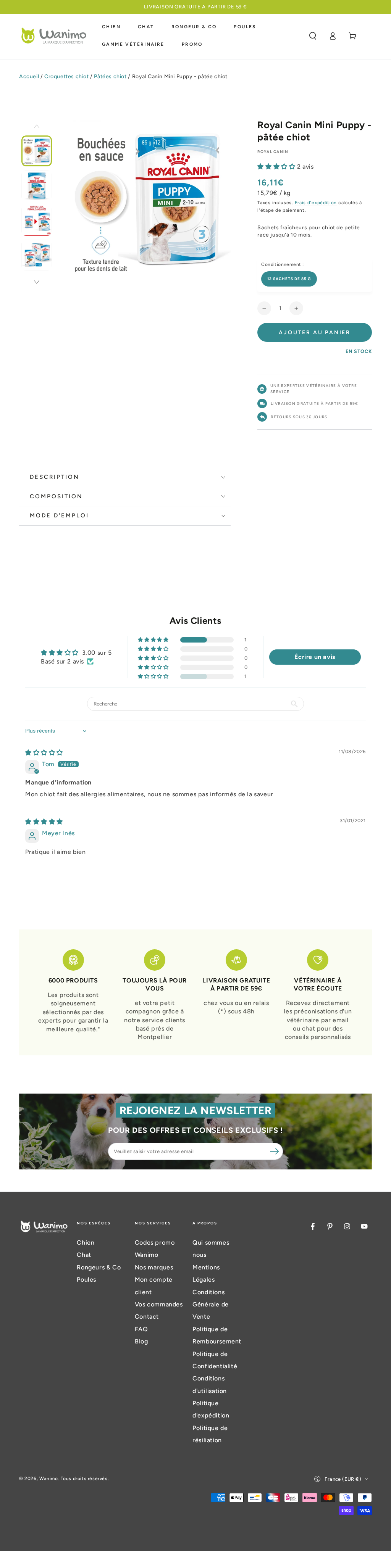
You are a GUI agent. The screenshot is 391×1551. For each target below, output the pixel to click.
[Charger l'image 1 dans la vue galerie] (36, 150)
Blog (141, 1341)
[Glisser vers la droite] (36, 282)
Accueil (29, 76)
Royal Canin (272, 151)
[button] (313, 35)
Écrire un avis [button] (314, 656)
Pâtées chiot (110, 76)
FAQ (141, 1329)
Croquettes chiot (66, 76)
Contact (147, 1316)
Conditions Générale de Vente (210, 1304)
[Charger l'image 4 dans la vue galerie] (36, 255)
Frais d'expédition (316, 202)
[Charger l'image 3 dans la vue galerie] (36, 220)
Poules (86, 1279)
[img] (44, 752)
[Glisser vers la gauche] (36, 127)
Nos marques (154, 1267)
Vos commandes (159, 1304)
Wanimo (48, 1478)
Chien (85, 1242)
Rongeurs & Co (99, 1267)
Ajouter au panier (315, 332)
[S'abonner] (274, 1151)
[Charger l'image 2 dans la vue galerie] (36, 185)
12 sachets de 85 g (289, 278)
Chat (84, 1254)
